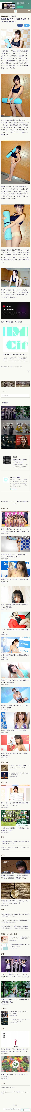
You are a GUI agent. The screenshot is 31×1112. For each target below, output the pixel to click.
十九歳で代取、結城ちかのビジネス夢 (13, 730)
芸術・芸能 (4, 16)
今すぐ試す (20, 7)
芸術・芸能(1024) (5, 366)
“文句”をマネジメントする (8, 1087)
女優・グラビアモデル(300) (16, 366)
